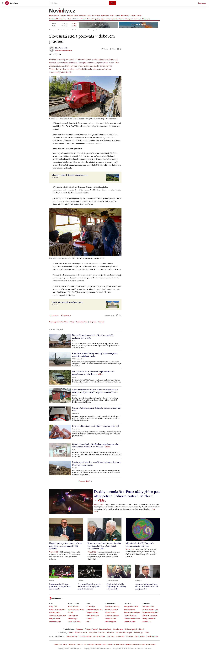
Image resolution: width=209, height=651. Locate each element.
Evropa (74, 468)
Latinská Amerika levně (132, 618)
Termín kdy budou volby (57, 615)
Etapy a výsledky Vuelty (76, 609)
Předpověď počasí (91, 629)
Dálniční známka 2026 (150, 609)
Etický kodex (107, 644)
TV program (129, 19)
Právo (66, 48)
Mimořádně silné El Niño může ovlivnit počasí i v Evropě (140, 544)
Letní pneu (110, 636)
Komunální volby (55, 622)
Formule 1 (90, 618)
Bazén (71, 632)
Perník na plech (110, 622)
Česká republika (81, 322)
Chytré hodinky (140, 636)
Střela (66, 322)
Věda (69, 19)
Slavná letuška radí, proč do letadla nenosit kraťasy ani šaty (96, 409)
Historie (83, 19)
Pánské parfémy (152, 636)
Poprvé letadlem (129, 609)
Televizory (129, 636)
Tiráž (85, 644)
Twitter (64, 644)
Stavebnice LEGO (85, 636)
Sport (103, 19)
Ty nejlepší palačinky (112, 606)
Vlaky (72, 322)
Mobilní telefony (72, 636)
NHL (88, 622)
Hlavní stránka (54, 15)
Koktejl (139, 15)
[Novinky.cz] (62, 11)
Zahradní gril (138, 632)
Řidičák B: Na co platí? (150, 615)
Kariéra (79, 644)
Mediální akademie (94, 644)
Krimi (111, 15)
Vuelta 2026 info (73, 606)
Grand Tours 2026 (74, 622)
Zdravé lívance (110, 612)
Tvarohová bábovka (112, 615)
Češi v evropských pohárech (134, 629)
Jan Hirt (70, 612)
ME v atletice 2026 (93, 615)
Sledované (146, 19)
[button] (85, 96)
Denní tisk (137, 19)
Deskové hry (120, 636)
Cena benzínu (118, 629)
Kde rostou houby (105, 629)
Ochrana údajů (119, 644)
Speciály (114, 19)
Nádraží (101, 322)
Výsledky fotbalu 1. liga (94, 609)
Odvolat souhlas (131, 644)
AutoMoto (63, 19)
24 (120, 49)
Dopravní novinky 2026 (150, 612)
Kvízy (108, 19)
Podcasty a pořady (93, 19)
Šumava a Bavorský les (132, 612)
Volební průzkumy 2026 (57, 609)
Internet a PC (53, 19)
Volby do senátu (54, 618)
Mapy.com (79, 629)
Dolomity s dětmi (129, 622)
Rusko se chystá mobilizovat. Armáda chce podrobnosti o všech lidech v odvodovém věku (104, 546)
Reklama (72, 644)
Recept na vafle (110, 618)
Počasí (121, 19)
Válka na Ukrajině (94, 15)
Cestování (75, 19)
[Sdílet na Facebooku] (117, 315)
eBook (106, 49)
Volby (76, 15)
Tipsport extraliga (92, 612)
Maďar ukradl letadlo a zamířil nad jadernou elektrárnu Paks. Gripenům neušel (96, 463)
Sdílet (113, 49)
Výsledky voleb (54, 612)
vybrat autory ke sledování (63, 50)
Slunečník (102, 632)
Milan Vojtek (59, 48)
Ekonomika (125, 15)
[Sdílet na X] (120, 315)
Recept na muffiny (111, 609)
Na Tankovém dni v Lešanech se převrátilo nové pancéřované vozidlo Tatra (93, 373)
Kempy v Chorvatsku (131, 606)
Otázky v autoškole (149, 618)
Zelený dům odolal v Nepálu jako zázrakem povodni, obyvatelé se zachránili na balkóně (95, 445)
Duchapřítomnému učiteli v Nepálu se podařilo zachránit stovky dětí (93, 336)
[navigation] (2, 3)
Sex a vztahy (76, 429)
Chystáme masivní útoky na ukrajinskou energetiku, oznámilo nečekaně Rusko (95, 354)
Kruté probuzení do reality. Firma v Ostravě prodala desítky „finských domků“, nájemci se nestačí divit (95, 391)
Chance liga (91, 606)
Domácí (70, 15)
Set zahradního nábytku (124, 632)
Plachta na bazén (81, 632)
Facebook (57, 644)
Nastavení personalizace (146, 644)
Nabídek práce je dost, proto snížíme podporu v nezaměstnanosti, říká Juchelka (65, 546)
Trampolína (93, 632)
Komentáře (105, 15)
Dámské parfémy (99, 636)
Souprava (93, 322)
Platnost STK (146, 622)
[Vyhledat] (112, 3)
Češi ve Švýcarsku (130, 615)
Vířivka (147, 632)
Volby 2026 (53, 606)
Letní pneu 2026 (148, 606)
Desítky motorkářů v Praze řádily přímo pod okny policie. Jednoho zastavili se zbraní (127, 493)
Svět (73, 341)
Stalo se (63, 15)
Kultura (117, 15)
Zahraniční (82, 15)
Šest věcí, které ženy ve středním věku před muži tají (95, 425)
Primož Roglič (72, 618)
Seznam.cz (202, 3)
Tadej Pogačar (73, 615)
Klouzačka (110, 632)
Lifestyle (133, 15)
